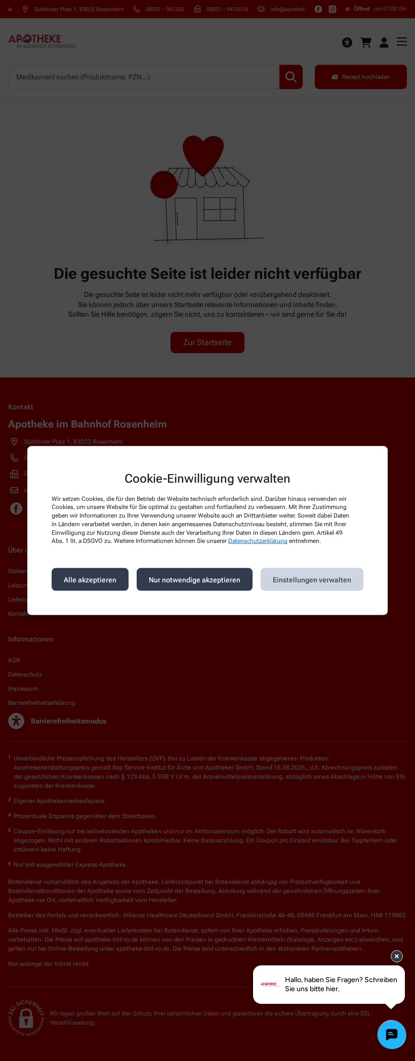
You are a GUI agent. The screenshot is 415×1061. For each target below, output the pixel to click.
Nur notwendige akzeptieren (194, 579)
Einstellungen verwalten (312, 579)
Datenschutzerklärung (257, 540)
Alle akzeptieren (90, 579)
